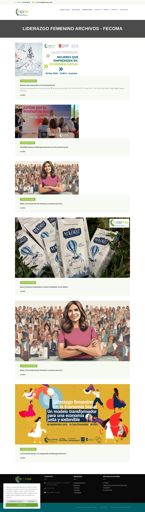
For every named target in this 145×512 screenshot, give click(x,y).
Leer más (9, 497)
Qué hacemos (76, 9)
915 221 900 (50, 488)
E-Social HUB (107, 490)
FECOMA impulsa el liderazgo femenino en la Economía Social (44, 147)
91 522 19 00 (26, 2)
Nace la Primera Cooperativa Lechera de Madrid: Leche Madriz (44, 287)
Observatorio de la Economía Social (115, 485)
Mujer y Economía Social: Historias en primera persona (41, 204)
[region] (21, 496)
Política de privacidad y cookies (86, 507)
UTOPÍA (106, 483)
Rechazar (31, 501)
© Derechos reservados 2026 (120, 507)
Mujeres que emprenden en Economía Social (37, 85)
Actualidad (124, 9)
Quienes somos (65, 9)
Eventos (106, 9)
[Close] (39, 485)
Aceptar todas (22, 505)
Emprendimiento (87, 9)
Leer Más (22, 95)
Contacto (114, 9)
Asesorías (77, 485)
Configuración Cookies (15, 501)
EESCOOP (106, 488)
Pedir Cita (98, 9)
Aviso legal (103, 507)
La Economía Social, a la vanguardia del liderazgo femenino (43, 453)
